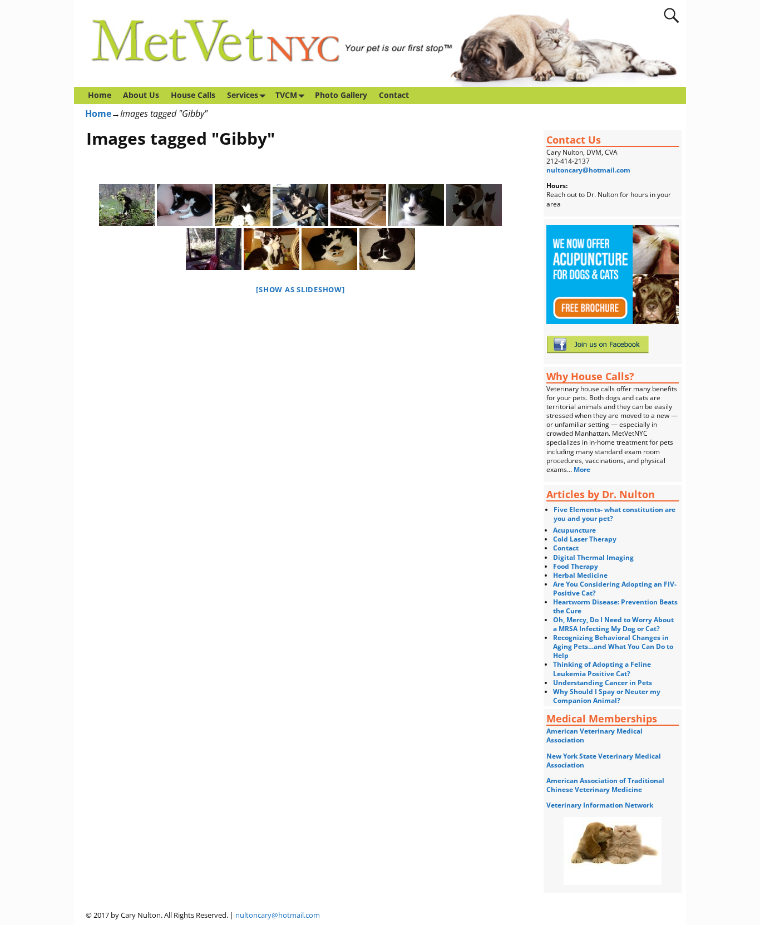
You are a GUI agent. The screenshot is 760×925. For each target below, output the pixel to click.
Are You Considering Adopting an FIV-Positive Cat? (615, 588)
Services (242, 95)
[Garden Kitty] (127, 205)
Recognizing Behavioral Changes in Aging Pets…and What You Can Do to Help (613, 646)
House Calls (193, 95)
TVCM (286, 95)
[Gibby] (358, 205)
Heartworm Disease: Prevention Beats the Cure (615, 606)
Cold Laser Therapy (584, 539)
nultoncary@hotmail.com (588, 170)
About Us (141, 95)
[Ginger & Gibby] (474, 205)
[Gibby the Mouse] (300, 205)
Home (99, 95)
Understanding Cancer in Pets (602, 682)
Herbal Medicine (580, 575)
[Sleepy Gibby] (185, 205)
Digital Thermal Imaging (593, 557)
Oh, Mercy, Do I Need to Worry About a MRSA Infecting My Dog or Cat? (613, 624)
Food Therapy (575, 566)
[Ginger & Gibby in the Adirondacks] (213, 249)
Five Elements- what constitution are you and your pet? (614, 514)
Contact (394, 95)
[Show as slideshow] (300, 289)
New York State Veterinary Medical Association (603, 760)
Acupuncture (574, 530)
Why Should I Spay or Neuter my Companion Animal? (606, 696)
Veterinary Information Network (599, 805)
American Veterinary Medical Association (594, 735)
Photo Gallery (341, 95)
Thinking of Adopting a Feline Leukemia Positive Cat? (602, 669)
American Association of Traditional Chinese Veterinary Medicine (605, 785)
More (583, 469)
